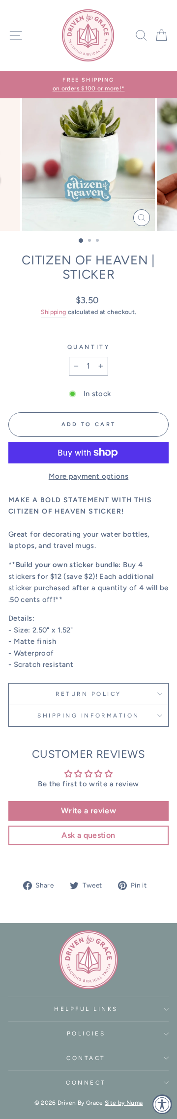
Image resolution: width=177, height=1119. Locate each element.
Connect (86, 1082)
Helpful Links (86, 1008)
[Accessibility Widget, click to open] (162, 1104)
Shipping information (88, 715)
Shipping (53, 312)
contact (86, 1058)
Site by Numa (124, 1102)
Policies (86, 1033)
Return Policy (88, 693)
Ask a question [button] (88, 835)
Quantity (88, 347)
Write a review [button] (88, 810)
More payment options (88, 476)
